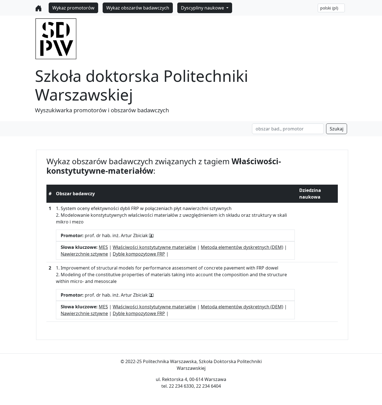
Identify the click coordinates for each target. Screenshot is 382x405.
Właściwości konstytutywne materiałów (154, 247)
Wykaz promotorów (73, 8)
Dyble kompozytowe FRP (139, 254)
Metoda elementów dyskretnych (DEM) (242, 247)
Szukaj (336, 129)
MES (103, 247)
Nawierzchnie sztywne (84, 254)
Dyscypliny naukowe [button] (203, 8)
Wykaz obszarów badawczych (137, 8)
